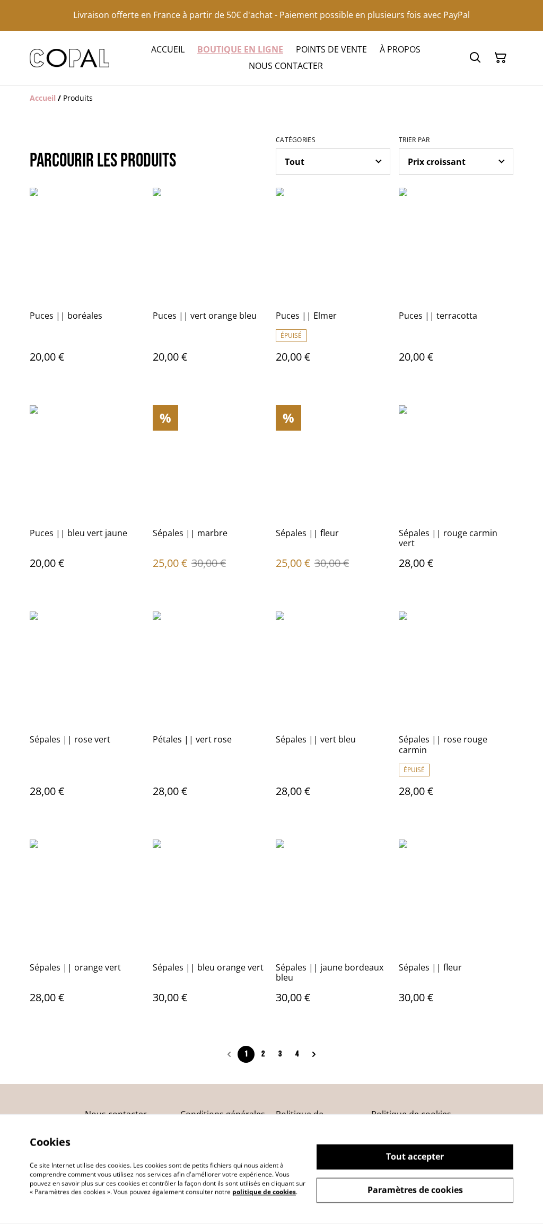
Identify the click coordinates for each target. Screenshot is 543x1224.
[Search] (475, 57)
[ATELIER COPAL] (69, 58)
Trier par (414, 140)
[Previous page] (229, 1054)
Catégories (296, 140)
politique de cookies (264, 1191)
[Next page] (313, 1054)
